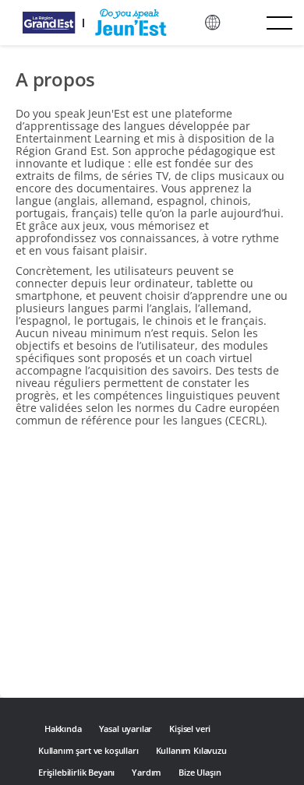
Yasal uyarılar (126, 728)
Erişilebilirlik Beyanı (76, 772)
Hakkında (63, 728)
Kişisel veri (189, 728)
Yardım (146, 772)
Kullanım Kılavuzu (191, 750)
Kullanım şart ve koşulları (88, 750)
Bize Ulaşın (200, 772)
